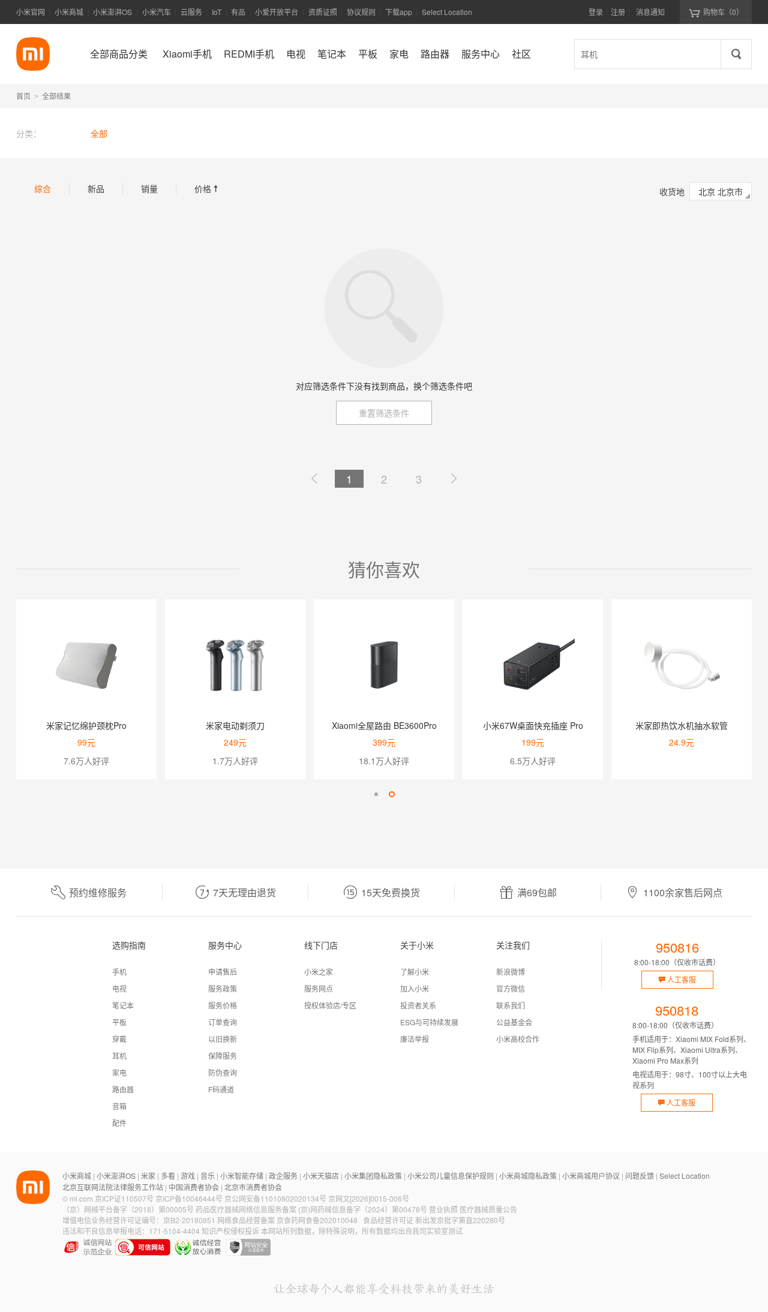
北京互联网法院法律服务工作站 (112, 1187)
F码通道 (221, 1089)
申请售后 (222, 971)
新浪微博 (510, 971)
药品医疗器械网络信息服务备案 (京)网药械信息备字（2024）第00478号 (311, 1209)
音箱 (119, 1106)
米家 (148, 1175)
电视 (119, 988)
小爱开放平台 (276, 12)
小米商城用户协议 (591, 1175)
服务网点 (318, 988)
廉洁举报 (414, 1039)
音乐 (207, 1175)
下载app (398, 15)
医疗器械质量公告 (488, 1209)
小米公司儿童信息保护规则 (450, 1175)
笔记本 (123, 1005)
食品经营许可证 (388, 1220)
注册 (618, 12)
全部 (99, 133)
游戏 (188, 1175)
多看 (168, 1175)
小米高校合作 (517, 1039)
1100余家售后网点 (682, 892)
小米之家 (318, 971)
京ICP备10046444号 (189, 1198)
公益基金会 (514, 1022)
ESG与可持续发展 (429, 1022)
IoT (216, 12)
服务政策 (222, 988)
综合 (42, 188)
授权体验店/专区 (330, 1005)
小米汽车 (156, 12)
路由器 (123, 1089)
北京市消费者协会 (253, 1187)
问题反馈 (639, 1175)
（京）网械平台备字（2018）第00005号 (128, 1209)
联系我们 (510, 1005)
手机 (119, 971)
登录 (596, 12)
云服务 (191, 12)
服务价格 (222, 1005)
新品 (96, 188)
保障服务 (222, 1055)
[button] (376, 794)
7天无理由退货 (244, 892)
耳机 (119, 1055)
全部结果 (56, 96)
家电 (119, 1072)
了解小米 (414, 971)
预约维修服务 (98, 892)
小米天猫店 (321, 1175)
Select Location (447, 12)
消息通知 (650, 12)
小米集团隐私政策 (373, 1175)
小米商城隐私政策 (528, 1175)
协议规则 (361, 12)
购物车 (723, 12)
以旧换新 (222, 1039)
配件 (119, 1123)
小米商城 (69, 12)
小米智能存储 (241, 1175)
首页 (23, 96)
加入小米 (414, 988)
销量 (149, 188)
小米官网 (30, 12)
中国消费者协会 (194, 1187)
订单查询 (222, 1022)
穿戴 (119, 1039)
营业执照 (443, 1209)
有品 (238, 12)
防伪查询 (222, 1072)
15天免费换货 (390, 892)
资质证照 (322, 12)
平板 (119, 1022)
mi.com (81, 1198)
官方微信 (510, 988)
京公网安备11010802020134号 (275, 1198)
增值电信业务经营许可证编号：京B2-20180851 (138, 1220)
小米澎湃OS (112, 12)
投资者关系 (418, 1005)
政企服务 (283, 1175)
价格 (207, 188)
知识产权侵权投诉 (230, 1231)
